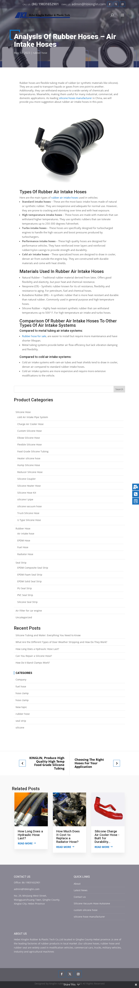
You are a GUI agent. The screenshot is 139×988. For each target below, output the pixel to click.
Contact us (80, 896)
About (77, 883)
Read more (25, 843)
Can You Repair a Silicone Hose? (34, 655)
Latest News (80, 890)
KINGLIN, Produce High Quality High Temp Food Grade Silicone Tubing (46, 763)
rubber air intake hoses (64, 197)
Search (119, 389)
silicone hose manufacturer (89, 916)
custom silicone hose (85, 910)
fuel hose (21, 686)
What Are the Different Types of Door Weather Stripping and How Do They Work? (61, 642)
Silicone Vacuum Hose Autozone (92, 903)
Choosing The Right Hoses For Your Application (89, 763)
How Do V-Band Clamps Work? (33, 662)
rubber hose (40, 52)
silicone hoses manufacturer (75, 98)
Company (21, 679)
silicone (20, 727)
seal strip (21, 720)
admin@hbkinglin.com (26, 889)
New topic (21, 707)
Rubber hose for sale (34, 336)
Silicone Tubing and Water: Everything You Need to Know (48, 635)
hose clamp (22, 693)
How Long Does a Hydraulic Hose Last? (37, 649)
